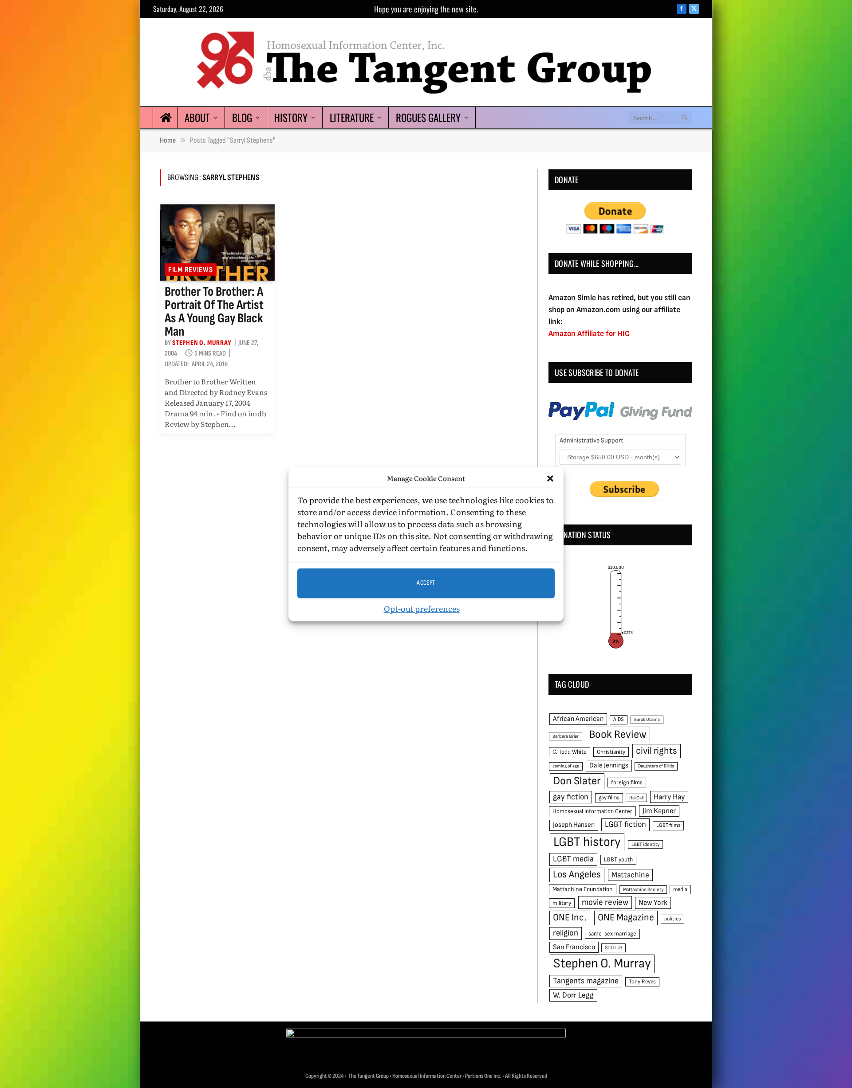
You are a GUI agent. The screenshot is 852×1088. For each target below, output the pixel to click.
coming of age (565, 766)
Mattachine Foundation (582, 889)
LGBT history (587, 842)
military (561, 903)
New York (653, 902)
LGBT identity (645, 844)
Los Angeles (577, 875)
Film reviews (190, 269)
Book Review (618, 734)
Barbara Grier (565, 736)
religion (565, 933)
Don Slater (577, 781)
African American (578, 719)
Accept (426, 583)
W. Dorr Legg (573, 995)
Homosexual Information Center (592, 811)
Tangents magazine (586, 981)
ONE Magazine (626, 918)
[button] (550, 478)
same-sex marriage (612, 933)
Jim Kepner (659, 810)
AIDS (618, 719)
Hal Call (636, 798)
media (680, 889)
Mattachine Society (643, 889)
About (197, 117)
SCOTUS (613, 947)
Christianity (611, 751)
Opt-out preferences (422, 608)
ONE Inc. (570, 918)
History (291, 117)
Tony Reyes (642, 981)
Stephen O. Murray (202, 343)
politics (672, 919)
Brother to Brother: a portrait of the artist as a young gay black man (214, 311)
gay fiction (570, 797)
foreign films (627, 782)
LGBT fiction (625, 824)
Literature (352, 117)
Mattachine (630, 875)
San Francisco (574, 947)
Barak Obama (647, 719)
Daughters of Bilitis (656, 766)
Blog (242, 117)
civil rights (656, 751)
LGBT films (668, 825)
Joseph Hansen (574, 825)
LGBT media (573, 859)
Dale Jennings (608, 765)
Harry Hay (669, 797)
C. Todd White (569, 751)
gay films (609, 797)
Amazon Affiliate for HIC (589, 333)
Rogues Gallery (428, 117)
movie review (605, 902)
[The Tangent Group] (426, 62)
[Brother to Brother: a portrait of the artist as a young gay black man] (217, 242)
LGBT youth (618, 859)
